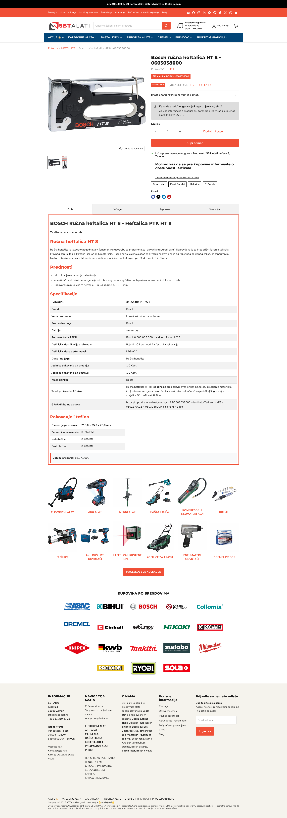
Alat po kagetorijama (96, 718)
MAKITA (99, 758)
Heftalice (194, 184)
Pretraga (52, 12)
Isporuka (165, 209)
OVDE (179, 115)
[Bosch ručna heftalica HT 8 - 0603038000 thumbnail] (54, 162)
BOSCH (169, 69)
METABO (109, 758)
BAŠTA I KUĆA (110, 37)
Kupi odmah (195, 143)
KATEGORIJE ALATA (81, 37)
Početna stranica (94, 706)
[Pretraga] (166, 26)
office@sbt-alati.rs (58, 714)
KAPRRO (90, 774)
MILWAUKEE (102, 778)
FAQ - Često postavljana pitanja (143, 12)
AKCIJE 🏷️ (55, 37)
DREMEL (163, 37)
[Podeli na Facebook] (153, 197)
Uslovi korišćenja (68, 12)
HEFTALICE (68, 48)
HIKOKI (89, 762)
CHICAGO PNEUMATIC (98, 766)
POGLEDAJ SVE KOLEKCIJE (143, 572)
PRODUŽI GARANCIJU (210, 37)
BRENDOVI (182, 37)
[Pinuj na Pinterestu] (169, 197)
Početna (53, 48)
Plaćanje (117, 209)
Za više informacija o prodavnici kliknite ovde (177, 178)
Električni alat (177, 184)
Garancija (214, 209)
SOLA (88, 770)
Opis (70, 209)
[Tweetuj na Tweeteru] (158, 197)
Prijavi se (204, 731)
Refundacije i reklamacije (113, 12)
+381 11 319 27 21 (59, 718)
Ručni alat (210, 184)
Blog (164, 12)
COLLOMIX (98, 770)
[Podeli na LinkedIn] (164, 197)
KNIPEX (89, 778)
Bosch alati (159, 184)
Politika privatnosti (88, 12)
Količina (155, 124)
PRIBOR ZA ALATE (139, 37)
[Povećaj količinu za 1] (180, 131)
